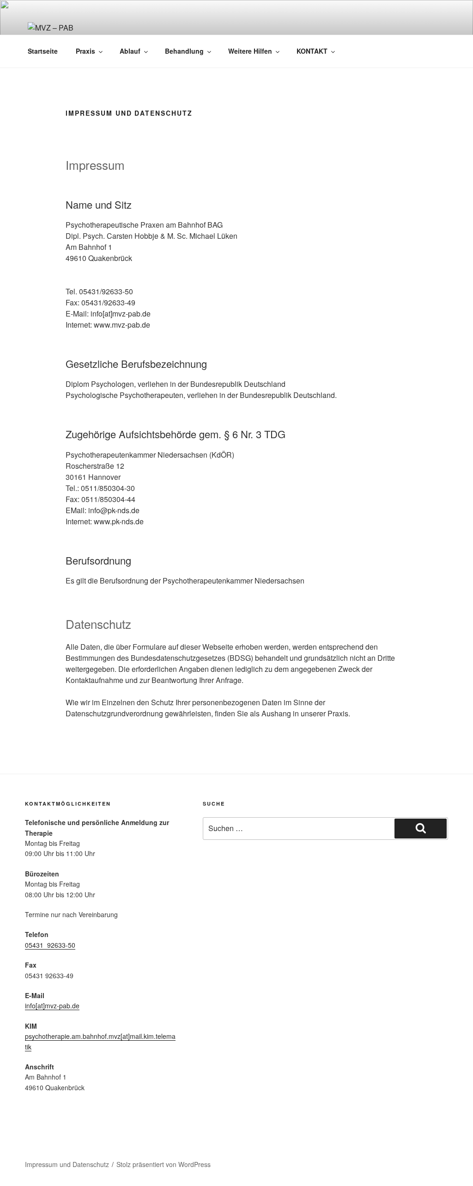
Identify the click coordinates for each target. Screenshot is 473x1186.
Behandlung (184, 51)
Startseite (43, 51)
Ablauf (130, 51)
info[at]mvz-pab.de (52, 1005)
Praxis (85, 51)
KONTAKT (312, 51)
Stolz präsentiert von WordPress (163, 1164)
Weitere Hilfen (250, 51)
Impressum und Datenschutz (67, 1164)
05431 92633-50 (50, 945)
